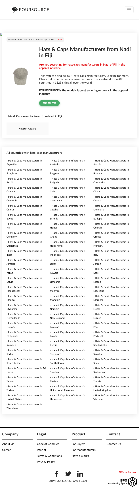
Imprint (41, 450)
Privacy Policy (46, 461)
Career (6, 450)
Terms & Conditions (49, 455)
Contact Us (113, 444)
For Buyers (78, 444)
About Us (8, 444)
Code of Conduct (48, 444)
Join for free (49, 103)
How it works (80, 455)
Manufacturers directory (20, 39)
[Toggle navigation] (129, 10)
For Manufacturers (84, 450)
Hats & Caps (41, 39)
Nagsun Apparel (27, 129)
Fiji (52, 39)
